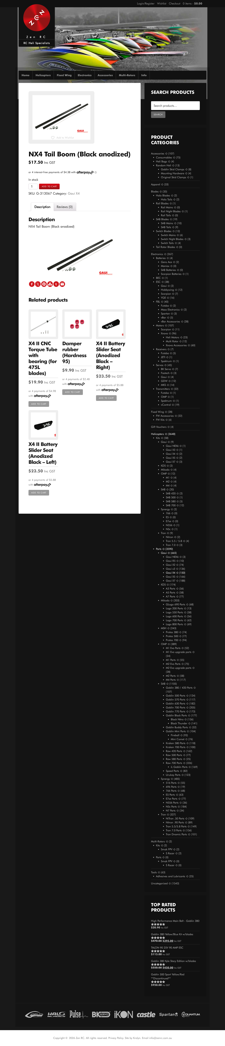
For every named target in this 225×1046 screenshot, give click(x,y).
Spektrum (166, 361)
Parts (158, 549)
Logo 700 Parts (174, 620)
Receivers (161, 349)
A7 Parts (170, 596)
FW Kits (160, 419)
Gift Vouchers (159, 426)
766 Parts (171, 790)
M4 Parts (171, 679)
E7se (168, 521)
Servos (159, 365)
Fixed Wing (157, 411)
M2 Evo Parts (173, 663)
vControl (166, 404)
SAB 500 (171, 497)
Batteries (161, 258)
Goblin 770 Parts (175, 711)
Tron (163, 533)
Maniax (165, 266)
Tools (154, 872)
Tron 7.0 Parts (174, 830)
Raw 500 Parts (174, 755)
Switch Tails (167, 243)
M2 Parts (171, 675)
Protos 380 (172, 632)
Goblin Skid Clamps (172, 169)
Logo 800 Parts (174, 624)
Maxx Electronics (170, 309)
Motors (160, 325)
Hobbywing (167, 289)
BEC (158, 277)
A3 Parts (170, 588)
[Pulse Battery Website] (79, 1014)
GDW (164, 381)
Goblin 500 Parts (175, 695)
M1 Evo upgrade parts (178, 652)
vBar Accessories (170, 321)
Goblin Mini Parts (176, 731)
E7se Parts (171, 798)
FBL (158, 301)
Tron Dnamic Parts (176, 834)
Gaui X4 (74, 193)
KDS (163, 465)
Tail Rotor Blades (165, 247)
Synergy (165, 509)
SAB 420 (171, 493)
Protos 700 (172, 640)
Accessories (157, 153)
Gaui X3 (170, 449)
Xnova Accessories (176, 345)
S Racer (170, 853)
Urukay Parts (173, 774)
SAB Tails (166, 227)
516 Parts (171, 782)
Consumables (164, 157)
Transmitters (163, 388)
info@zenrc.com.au (160, 1038)
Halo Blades (163, 195)
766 (168, 513)
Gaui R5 (170, 560)
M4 (167, 485)
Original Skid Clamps (173, 177)
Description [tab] (42, 207)
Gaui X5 (170, 457)
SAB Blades (162, 219)
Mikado (165, 469)
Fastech (165, 373)
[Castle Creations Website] (146, 1014)
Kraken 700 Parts (175, 747)
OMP (164, 396)
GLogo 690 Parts (175, 604)
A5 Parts (170, 592)
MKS (163, 384)
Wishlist (161, 3)
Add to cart (49, 186)
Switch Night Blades (172, 239)
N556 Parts (172, 802)
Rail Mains (167, 207)
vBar (163, 317)
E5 (167, 517)
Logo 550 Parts (174, 612)
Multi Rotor (172, 341)
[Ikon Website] (123, 1014)
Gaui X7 (170, 461)
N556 (169, 525)
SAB (163, 489)
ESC (158, 281)
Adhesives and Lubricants (170, 876)
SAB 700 (171, 505)
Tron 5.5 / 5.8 (174, 541)
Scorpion (166, 293)
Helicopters (157, 434)
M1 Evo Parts (173, 648)
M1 (167, 477)
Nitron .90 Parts (175, 822)
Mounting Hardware (172, 173)
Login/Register (146, 3)
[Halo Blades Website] (56, 1014)
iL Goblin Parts (179, 767)
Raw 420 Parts (174, 751)
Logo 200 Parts (174, 608)
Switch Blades (163, 231)
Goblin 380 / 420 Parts (179, 687)
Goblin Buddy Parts (177, 727)
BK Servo (166, 369)
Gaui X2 (170, 564)
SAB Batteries (168, 270)
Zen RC (36, 37)
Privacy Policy (115, 1038)
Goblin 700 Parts (175, 707)
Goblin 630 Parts (175, 703)
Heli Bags (161, 161)
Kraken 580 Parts (175, 743)
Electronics (157, 254)
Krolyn (136, 1038)
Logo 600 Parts (174, 616)
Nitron (169, 537)
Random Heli (163, 165)
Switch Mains (168, 235)
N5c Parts (171, 806)
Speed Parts (172, 770)
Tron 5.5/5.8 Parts (176, 826)
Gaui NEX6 (172, 445)
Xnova (164, 333)
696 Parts (171, 786)
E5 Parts (170, 794)
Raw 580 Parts (174, 759)
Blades (155, 191)
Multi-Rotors (158, 841)
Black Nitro (177, 719)
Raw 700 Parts (174, 763)
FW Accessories (165, 415)
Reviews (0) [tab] (65, 207)
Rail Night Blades (171, 211)
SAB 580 (171, 501)
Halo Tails (166, 199)
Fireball (175, 735)
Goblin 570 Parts (175, 699)
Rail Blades (162, 203)
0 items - (192, 3)
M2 (167, 481)
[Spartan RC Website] (168, 1014)
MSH (163, 628)
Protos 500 (172, 636)
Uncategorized (159, 883)
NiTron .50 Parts (175, 818)
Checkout (174, 3)
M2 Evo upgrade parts (178, 667)
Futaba (165, 305)
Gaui (164, 285)
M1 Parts (171, 659)
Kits (158, 438)
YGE (163, 297)
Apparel (155, 184)
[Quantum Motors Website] (190, 1014)
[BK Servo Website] (101, 1014)
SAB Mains (167, 223)
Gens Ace (166, 262)
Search (158, 114)
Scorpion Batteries (171, 273)
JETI (163, 357)
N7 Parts (171, 810)
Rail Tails (166, 215)
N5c (168, 529)
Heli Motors (172, 337)
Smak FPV (166, 849)
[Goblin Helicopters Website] (34, 1014)
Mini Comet (177, 739)
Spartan (165, 313)
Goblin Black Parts (176, 715)
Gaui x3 (170, 568)
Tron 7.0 (170, 545)
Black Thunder (179, 723)
